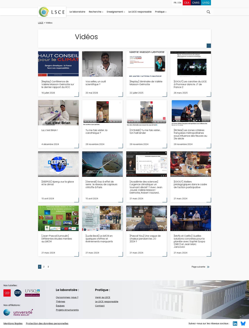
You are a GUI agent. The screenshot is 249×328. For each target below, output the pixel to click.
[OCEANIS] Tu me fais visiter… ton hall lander (145, 131)
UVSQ (206, 2)
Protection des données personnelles (47, 323)
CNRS (195, 2)
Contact (100, 305)
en (179, 2)
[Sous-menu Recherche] (102, 12)
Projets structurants (67, 310)
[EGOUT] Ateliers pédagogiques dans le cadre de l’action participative (190, 184)
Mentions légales (12, 323)
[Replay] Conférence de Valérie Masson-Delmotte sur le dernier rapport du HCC (58, 84)
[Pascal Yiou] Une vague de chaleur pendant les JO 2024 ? (145, 238)
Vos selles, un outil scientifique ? (96, 83)
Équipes (60, 305)
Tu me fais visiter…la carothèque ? (96, 131)
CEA (186, 2)
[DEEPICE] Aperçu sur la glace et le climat (58, 183)
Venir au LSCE (102, 297)
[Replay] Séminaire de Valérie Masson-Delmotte (146, 83)
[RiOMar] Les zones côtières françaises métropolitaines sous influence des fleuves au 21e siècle (190, 134)
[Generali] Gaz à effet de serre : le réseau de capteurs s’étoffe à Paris (101, 184)
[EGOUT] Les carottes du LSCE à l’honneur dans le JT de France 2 (190, 84)
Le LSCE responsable (106, 301)
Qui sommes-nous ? (67, 297)
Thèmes (60, 301)
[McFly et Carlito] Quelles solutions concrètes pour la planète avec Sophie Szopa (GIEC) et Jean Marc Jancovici (189, 241)
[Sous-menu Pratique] (166, 12)
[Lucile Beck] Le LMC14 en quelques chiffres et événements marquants (99, 238)
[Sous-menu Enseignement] (124, 12)
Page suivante (198, 266)
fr (175, 2)
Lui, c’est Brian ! (50, 130)
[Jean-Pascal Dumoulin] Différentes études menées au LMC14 (57, 238)
